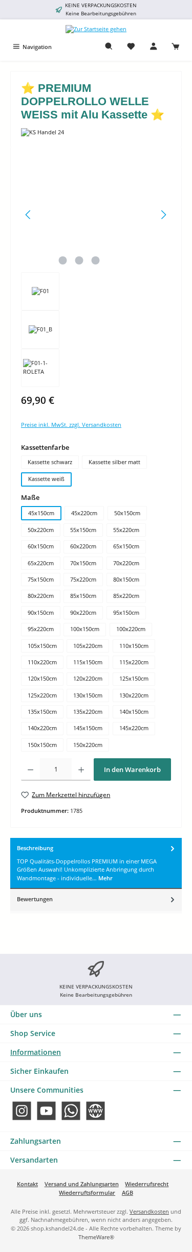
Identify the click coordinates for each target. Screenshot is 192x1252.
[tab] (96, 863)
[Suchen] (109, 46)
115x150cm (87, 662)
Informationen (35, 1052)
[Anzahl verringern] (30, 769)
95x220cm (41, 629)
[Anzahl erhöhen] (81, 769)
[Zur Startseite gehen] (96, 29)
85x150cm (83, 595)
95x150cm (126, 612)
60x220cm (83, 546)
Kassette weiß (46, 479)
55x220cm (126, 530)
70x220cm (126, 563)
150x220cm (87, 745)
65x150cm (126, 546)
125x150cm (133, 678)
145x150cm (87, 728)
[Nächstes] (163, 214)
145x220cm (133, 728)
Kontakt (27, 1184)
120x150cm (42, 678)
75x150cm (41, 579)
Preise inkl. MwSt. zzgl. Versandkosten (71, 424)
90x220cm (83, 612)
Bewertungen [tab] (35, 899)
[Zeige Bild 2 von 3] (79, 260)
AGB (127, 1192)
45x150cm (41, 513)
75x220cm (83, 579)
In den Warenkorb (132, 769)
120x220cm (87, 678)
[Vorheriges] (28, 214)
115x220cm (133, 662)
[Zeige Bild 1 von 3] (63, 260)
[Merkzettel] (131, 46)
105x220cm (87, 645)
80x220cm (41, 595)
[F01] (96, 214)
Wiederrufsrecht (146, 1184)
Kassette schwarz (50, 462)
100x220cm (130, 629)
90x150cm (41, 612)
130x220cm (133, 695)
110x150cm (133, 645)
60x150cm (41, 546)
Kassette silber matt (114, 462)
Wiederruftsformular (87, 1192)
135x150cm (42, 711)
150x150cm (42, 745)
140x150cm (133, 711)
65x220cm (41, 563)
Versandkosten (149, 1211)
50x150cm (127, 513)
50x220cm (41, 530)
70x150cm (83, 563)
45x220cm (84, 513)
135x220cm (87, 711)
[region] (96, 272)
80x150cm (126, 579)
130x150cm (87, 695)
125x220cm (42, 695)
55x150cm (83, 530)
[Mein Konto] (153, 46)
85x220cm (126, 595)
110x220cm (42, 662)
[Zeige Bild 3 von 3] (96, 260)
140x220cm (42, 728)
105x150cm (42, 645)
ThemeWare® (96, 1237)
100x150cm (84, 629)
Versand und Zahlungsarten (82, 1184)
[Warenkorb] (175, 46)
